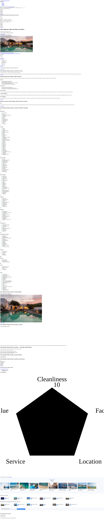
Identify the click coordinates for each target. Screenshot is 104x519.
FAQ (14, 53)
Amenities (8, 53)
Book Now (1, 27)
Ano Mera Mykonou (3, 515)
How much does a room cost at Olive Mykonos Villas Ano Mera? (9, 352)
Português (3, 5)
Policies (17, 53)
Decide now (2, 99)
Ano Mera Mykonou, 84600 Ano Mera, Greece (7, 32)
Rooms (6, 53)
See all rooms (2, 106)
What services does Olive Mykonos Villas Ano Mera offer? (8, 351)
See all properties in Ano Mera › (11, 6)
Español (3, 4)
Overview (1, 53)
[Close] (1, 16)
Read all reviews (2, 58)
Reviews (19, 53)
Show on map (2, 69)
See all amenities (2, 65)
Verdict (4, 53)
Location (13, 53)
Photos (10, 53)
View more (1, 365)
